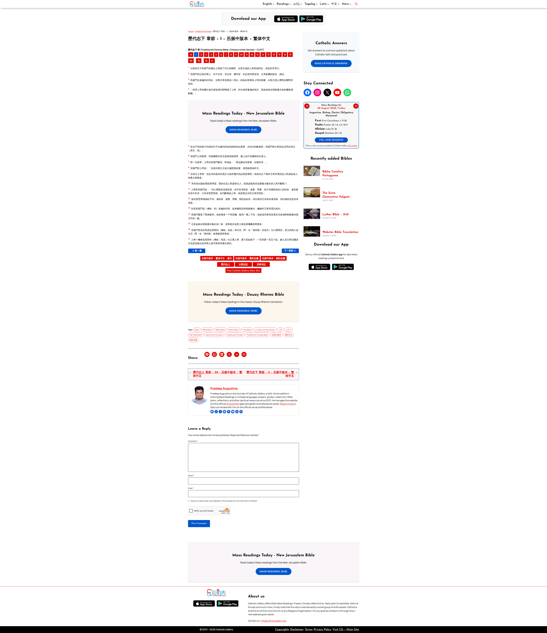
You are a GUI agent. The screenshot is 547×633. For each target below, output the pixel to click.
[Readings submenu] (290, 4)
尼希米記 (261, 265)
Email (191, 488)
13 (257, 55)
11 (246, 55)
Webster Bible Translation (340, 232)
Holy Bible (247, 329)
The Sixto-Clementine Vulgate (336, 195)
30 (198, 61)
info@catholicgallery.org (273, 620)
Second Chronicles (214, 335)
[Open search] (356, 4)
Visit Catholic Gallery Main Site (243, 271)
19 (290, 55)
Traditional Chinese (203, 31)
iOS (237, 403)
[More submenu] (350, 4)
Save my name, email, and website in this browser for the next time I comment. (224, 501)
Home (190, 31)
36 (206, 61)
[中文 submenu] (338, 4)
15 (268, 55)
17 (279, 55)
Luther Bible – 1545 (335, 214)
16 (274, 55)
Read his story (288, 403)
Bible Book (207, 329)
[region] (331, 125)
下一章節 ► (290, 251)
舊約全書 (193, 340)
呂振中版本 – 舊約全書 (247, 258)
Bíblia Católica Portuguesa (332, 173)
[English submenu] (273, 4)
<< (307, 106)
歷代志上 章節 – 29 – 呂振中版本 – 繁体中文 (217, 374)
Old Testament (196, 335)
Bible (197, 329)
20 (191, 61)
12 (252, 55)
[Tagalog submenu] (317, 4)
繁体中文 (288, 335)
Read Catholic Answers (331, 63)
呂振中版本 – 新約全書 (273, 258)
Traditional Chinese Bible (257, 335)
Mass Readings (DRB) (243, 310)
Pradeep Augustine (224, 388)
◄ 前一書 (197, 251)
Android (230, 403)
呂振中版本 (276, 335)
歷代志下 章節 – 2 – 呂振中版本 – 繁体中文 (270, 374)
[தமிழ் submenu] (301, 4)
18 (285, 55)
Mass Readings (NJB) (243, 129)
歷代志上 (225, 265)
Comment (193, 441)
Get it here (352, 146)
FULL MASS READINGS (331, 140)
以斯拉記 (243, 265)
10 (241, 55)
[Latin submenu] (328, 4)
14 (263, 55)
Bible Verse (220, 329)
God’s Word (234, 329)
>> (356, 106)
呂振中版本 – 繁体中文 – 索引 (217, 258)
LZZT (288, 329)
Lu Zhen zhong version (265, 329)
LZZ (280, 329)
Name (191, 475)
